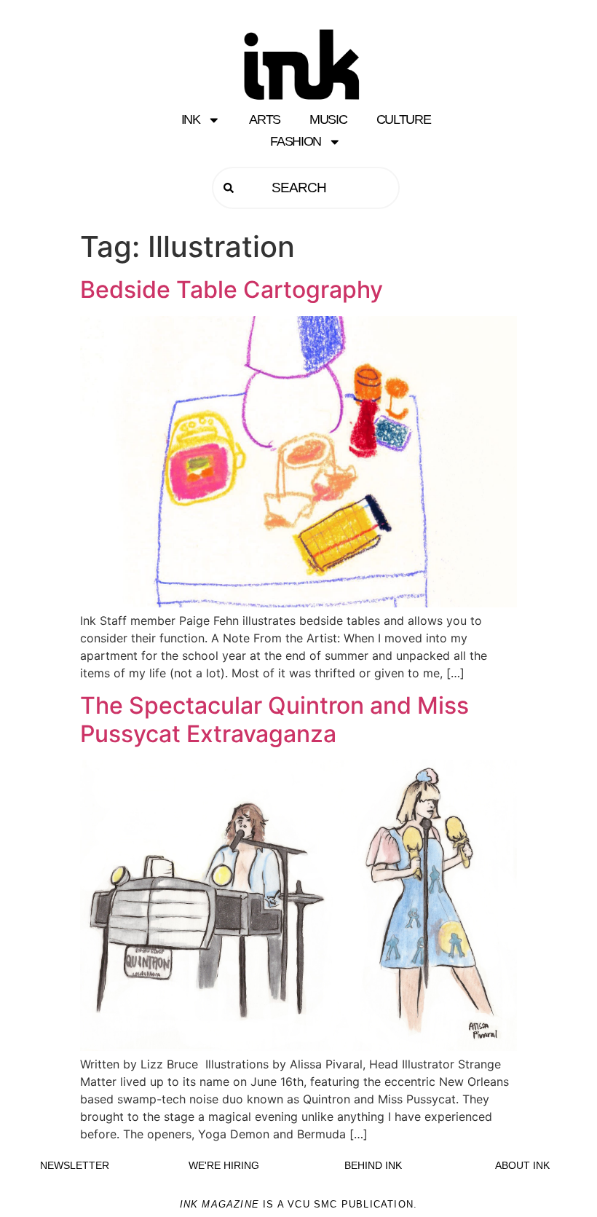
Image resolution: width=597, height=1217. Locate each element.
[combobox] (306, 188)
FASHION (295, 141)
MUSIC (328, 119)
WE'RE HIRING (224, 1165)
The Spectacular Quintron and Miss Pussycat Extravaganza (274, 719)
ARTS (264, 119)
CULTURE (403, 119)
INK (190, 119)
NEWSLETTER (74, 1165)
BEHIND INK (373, 1165)
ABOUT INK (522, 1165)
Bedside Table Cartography (231, 289)
